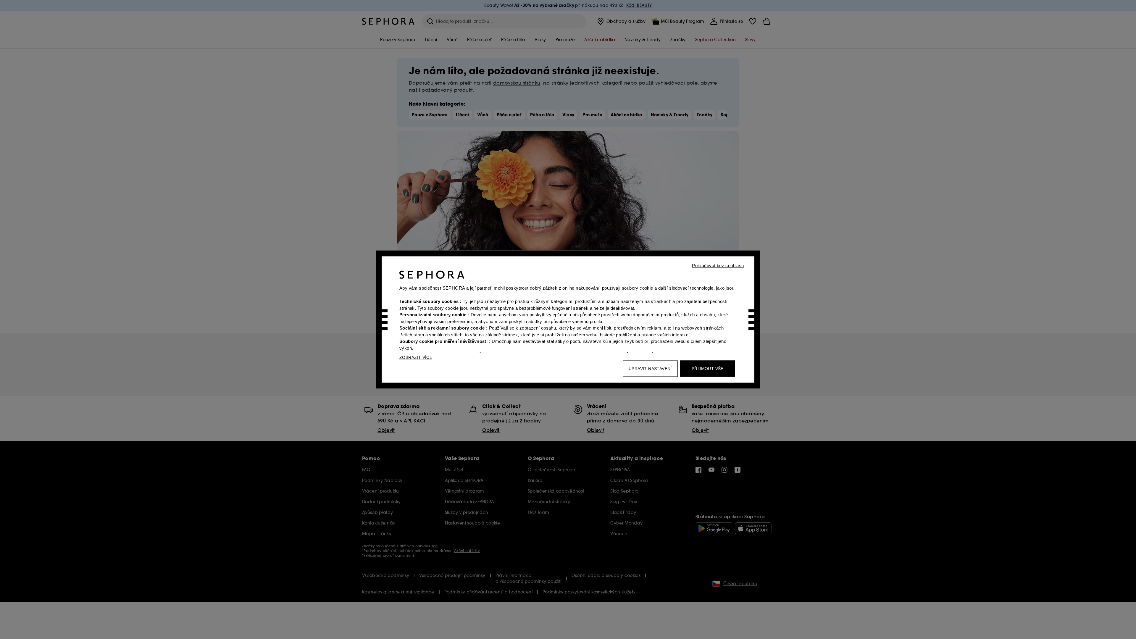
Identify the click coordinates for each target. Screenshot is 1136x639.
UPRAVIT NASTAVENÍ (650, 368)
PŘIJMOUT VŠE (708, 368)
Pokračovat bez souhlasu (718, 265)
